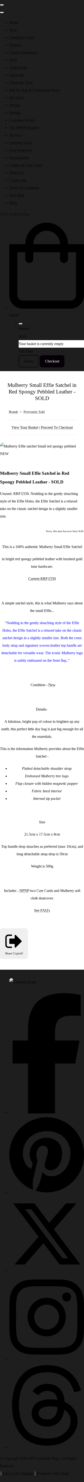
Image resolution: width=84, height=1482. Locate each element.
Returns (15, 45)
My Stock (16, 98)
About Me (16, 75)
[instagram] (46, 1359)
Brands (13, 412)
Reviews (15, 135)
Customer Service (22, 120)
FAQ (13, 60)
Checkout (52, 361)
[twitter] (46, 1270)
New (52, 685)
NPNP (24, 891)
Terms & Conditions (24, 188)
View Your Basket (24, 427)
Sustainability (19, 158)
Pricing (14, 105)
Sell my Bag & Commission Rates (34, 90)
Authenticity (18, 68)
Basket (29, 361)
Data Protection (20, 150)
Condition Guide (21, 37)
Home (13, 22)
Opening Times (20, 143)
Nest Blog (16, 195)
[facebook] (46, 1112)
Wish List (16, 173)
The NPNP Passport (24, 128)
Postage (15, 113)
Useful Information (23, 52)
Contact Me (18, 180)
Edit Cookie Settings (18, 1473)
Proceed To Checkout (57, 427)
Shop (13, 30)
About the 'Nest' (21, 83)
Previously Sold (34, 412)
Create (64, 1473)
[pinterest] (46, 1192)
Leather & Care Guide (25, 165)
